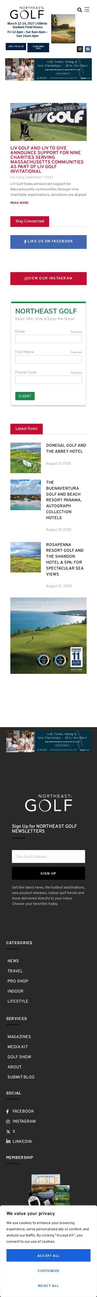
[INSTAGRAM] (80, 49)
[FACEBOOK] (88, 49)
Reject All (48, 1285)
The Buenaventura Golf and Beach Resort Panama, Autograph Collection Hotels (63, 500)
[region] (48, 1251)
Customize (48, 1270)
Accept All (48, 1255)
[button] (79, 9)
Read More (19, 203)
